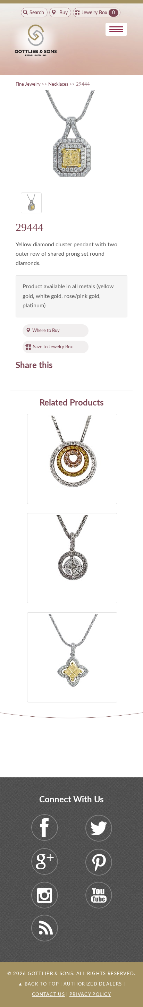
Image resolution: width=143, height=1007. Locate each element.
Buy (63, 12)
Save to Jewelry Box (53, 347)
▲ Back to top (38, 984)
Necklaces (58, 84)
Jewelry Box (94, 12)
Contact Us (48, 994)
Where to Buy (46, 330)
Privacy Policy (90, 994)
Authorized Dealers (93, 984)
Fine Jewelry (28, 84)
